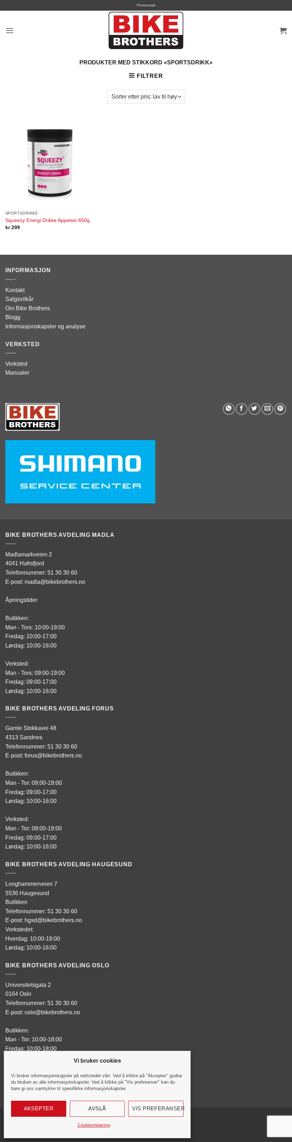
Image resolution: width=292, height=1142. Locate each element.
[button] (9, 30)
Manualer (17, 373)
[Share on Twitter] (254, 409)
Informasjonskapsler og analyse (45, 326)
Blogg (12, 317)
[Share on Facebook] (241, 409)
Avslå (97, 1108)
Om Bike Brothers (27, 308)
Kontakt (15, 290)
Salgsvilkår (19, 299)
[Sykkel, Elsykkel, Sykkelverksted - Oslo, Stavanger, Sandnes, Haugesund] (146, 30)
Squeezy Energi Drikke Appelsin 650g (47, 220)
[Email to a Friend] (267, 409)
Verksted (16, 364)
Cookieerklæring (94, 1125)
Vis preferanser (157, 1108)
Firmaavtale (146, 5)
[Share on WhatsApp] (229, 409)
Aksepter (39, 1108)
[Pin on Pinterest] (280, 409)
